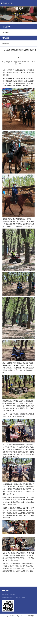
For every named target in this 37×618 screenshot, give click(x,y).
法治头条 (5, 32)
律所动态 (5, 38)
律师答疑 (5, 43)
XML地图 (31, 616)
